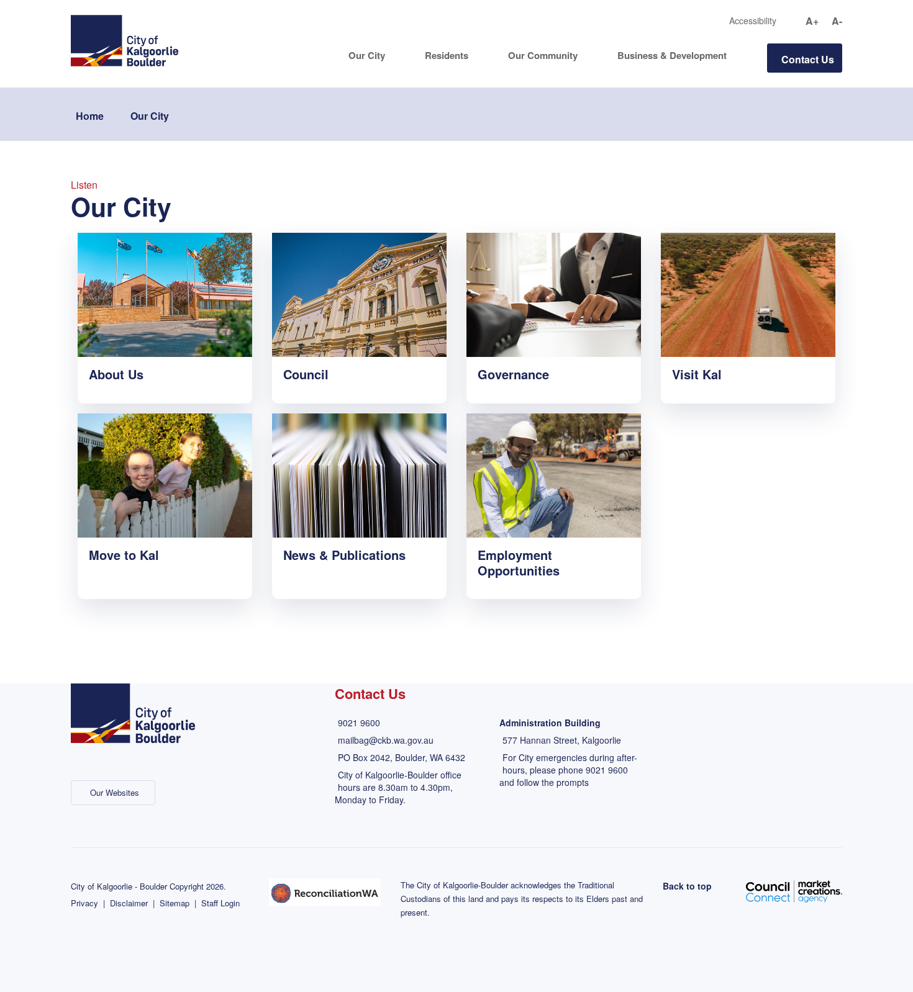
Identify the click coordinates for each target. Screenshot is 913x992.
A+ (812, 21)
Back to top (687, 886)
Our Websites (114, 792)
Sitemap (174, 903)
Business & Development (672, 55)
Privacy (84, 903)
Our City (366, 55)
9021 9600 (359, 722)
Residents (446, 55)
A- (837, 21)
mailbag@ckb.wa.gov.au (386, 740)
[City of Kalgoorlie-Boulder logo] (124, 39)
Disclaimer (129, 903)
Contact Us (807, 59)
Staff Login (220, 903)
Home (90, 116)
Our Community (543, 55)
